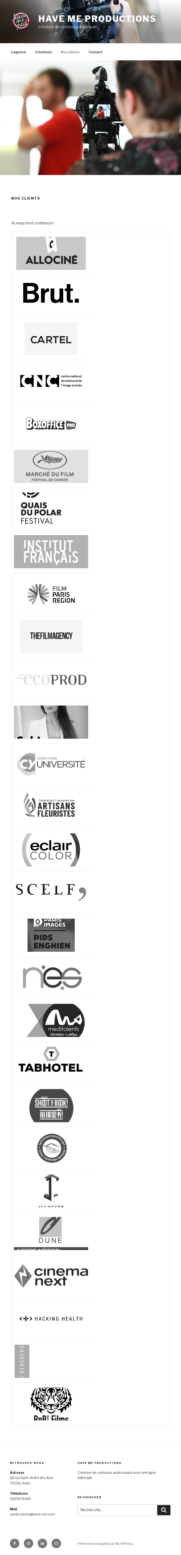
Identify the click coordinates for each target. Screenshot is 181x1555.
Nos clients (70, 52)
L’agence (18, 52)
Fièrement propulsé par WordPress (105, 1544)
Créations (43, 52)
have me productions (97, 18)
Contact (96, 52)
